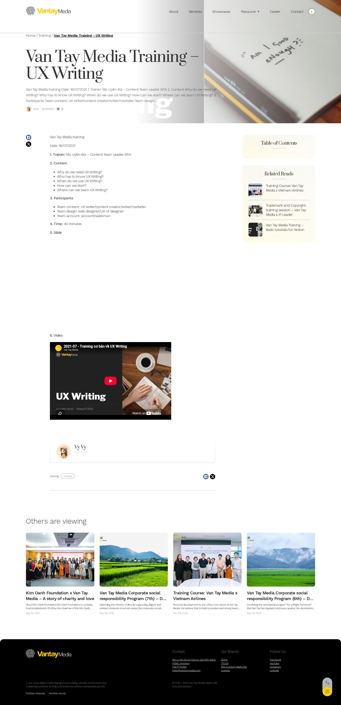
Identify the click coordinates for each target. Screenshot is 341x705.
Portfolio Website (35, 693)
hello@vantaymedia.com (186, 670)
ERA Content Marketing (234, 666)
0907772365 (179, 666)
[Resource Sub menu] (258, 11)
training (68, 476)
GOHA (224, 659)
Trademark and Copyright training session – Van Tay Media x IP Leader (286, 210)
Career (275, 11)
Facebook (275, 659)
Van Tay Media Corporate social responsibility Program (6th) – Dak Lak (280, 598)
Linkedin (274, 670)
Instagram (275, 666)
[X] (28, 144)
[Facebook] (28, 137)
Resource (248, 11)
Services (195, 11)
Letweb (225, 670)
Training (45, 35)
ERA (128, 154)
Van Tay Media (61, 137)
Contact (297, 11)
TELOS (225, 663)
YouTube (274, 663)
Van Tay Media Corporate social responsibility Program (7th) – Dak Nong (133, 598)
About (173, 11)
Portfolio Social (57, 693)
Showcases (221, 11)
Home (31, 35)
